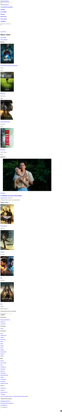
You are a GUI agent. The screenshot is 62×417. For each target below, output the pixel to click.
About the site (3, 388)
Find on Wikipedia (4, 39)
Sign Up (2, 328)
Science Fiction (3, 351)
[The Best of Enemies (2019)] (7, 119)
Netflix (1, 347)
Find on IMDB (3, 37)
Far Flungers (2, 368)
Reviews (2, 360)
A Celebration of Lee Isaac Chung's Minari (11, 195)
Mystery (2, 345)
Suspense (2, 353)
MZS (1, 364)
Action (1, 333)
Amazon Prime (3, 335)
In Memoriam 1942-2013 (5, 401)
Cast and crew (3, 323)
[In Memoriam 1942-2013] (6, 403)
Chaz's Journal (3, 18)
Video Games (3, 373)
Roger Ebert (2, 381)
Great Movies (10, 7)
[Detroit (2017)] (7, 147)
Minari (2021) (2, 93)
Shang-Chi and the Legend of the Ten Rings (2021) (8, 65)
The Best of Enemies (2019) (5, 121)
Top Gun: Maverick (3, 225)
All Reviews (2, 321)
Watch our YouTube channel (22, 396)
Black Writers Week (4, 375)
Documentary (3, 339)
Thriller (1, 355)
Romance (2, 349)
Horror (1, 343)
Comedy (2, 337)
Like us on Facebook (4, 396)
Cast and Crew (3, 31)
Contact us (2, 390)
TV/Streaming (3, 11)
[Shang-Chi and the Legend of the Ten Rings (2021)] (7, 63)
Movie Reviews (3, 16)
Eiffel (1, 303)
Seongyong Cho (3, 197)
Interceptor (2, 251)
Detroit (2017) (2, 149)
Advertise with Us (3, 392)
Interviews (2, 14)
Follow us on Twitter (13, 396)
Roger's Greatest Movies (5, 319)
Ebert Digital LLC (4, 405)
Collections (2, 9)
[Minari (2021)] (7, 91)
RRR (1, 277)
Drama (1, 341)
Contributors (3, 21)
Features (2, 377)
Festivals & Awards (4, 383)
